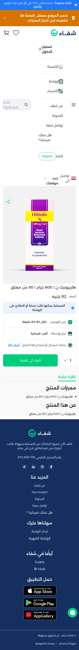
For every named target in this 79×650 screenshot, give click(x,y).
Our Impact (39, 492)
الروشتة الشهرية (39, 538)
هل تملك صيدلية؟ (45, 137)
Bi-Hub (39, 569)
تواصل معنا (54, 125)
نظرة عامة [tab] (67, 377)
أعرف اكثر (14, 345)
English (47, 156)
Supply (39, 562)
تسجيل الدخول (47, 49)
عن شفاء (56, 106)
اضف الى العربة (30, 360)
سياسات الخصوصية (45, 643)
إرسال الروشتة (40, 531)
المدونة (57, 115)
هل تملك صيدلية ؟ (40, 512)
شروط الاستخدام (67, 643)
